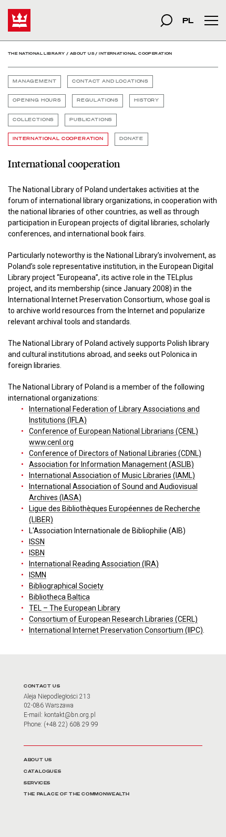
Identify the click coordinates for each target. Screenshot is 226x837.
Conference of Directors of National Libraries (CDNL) (115, 453)
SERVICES (37, 783)
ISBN (37, 553)
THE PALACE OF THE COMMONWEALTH (77, 794)
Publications (90, 120)
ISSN (37, 541)
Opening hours (37, 100)
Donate (131, 139)
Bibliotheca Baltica (59, 597)
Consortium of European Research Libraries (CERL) (113, 619)
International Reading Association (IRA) (94, 564)
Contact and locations (110, 81)
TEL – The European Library (74, 608)
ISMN (37, 575)
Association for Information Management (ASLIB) (111, 464)
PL (187, 20)
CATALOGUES (42, 771)
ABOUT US (38, 760)
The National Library (36, 53)
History (146, 100)
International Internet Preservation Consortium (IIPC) (116, 630)
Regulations (97, 100)
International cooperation (58, 139)
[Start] (19, 20)
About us (82, 53)
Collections (33, 120)
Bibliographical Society (66, 586)
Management (34, 81)
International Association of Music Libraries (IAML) (112, 475)
